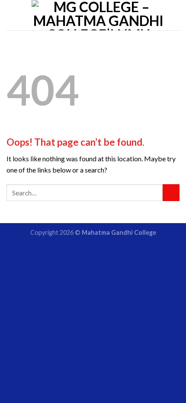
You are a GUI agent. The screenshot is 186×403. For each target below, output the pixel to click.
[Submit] (171, 192)
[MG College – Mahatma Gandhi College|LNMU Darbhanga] (98, 15)
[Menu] (11, 15)
